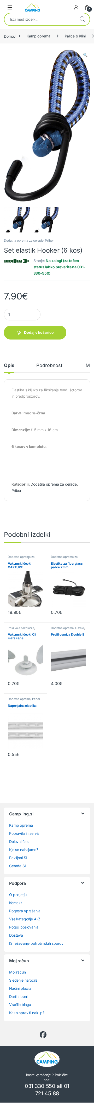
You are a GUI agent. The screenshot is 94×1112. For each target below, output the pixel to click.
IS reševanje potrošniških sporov (36, 943)
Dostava (16, 935)
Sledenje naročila (23, 980)
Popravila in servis (24, 833)
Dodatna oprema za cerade (24, 240)
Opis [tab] (9, 365)
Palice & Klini (75, 36)
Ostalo (79, 628)
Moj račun (17, 972)
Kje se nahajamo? (23, 849)
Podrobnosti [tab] (49, 365)
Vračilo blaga (20, 1004)
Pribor (49, 240)
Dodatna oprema (62, 628)
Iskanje (82, 19)
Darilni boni (18, 996)
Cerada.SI (17, 866)
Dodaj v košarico (39, 332)
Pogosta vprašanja (24, 911)
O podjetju (18, 894)
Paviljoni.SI (18, 857)
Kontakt (15, 902)
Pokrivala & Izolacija (21, 628)
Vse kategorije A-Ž (24, 919)
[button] (85, 55)
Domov (10, 36)
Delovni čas (18, 841)
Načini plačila (20, 988)
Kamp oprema (38, 36)
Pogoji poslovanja (23, 927)
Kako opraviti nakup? (26, 1012)
